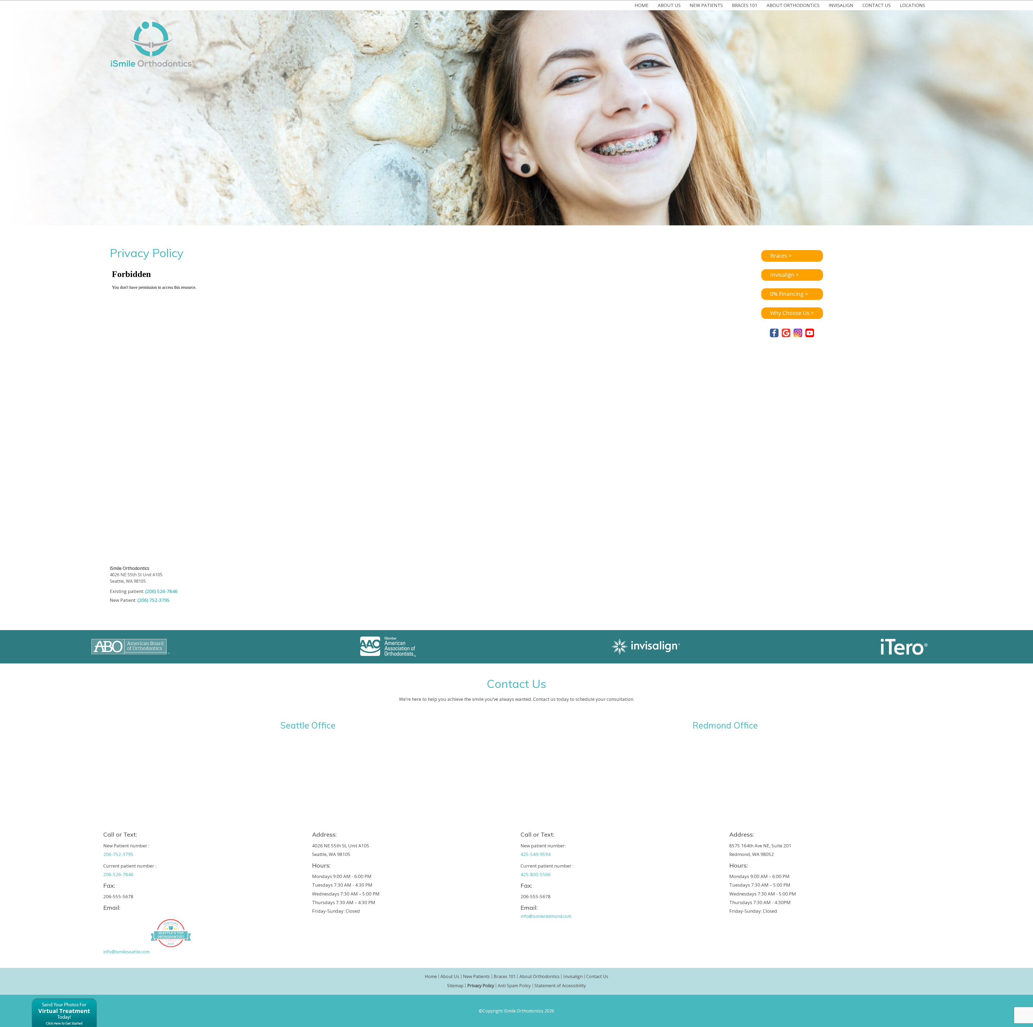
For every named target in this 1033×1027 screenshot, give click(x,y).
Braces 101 (505, 976)
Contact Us (597, 976)
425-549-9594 (536, 854)
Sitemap (455, 986)
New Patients (476, 976)
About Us (449, 976)
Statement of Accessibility (560, 986)
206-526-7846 (118, 874)
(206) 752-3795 (153, 600)
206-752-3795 (118, 854)
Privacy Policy (480, 986)
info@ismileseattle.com (126, 952)
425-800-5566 (536, 874)
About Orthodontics (539, 976)
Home (642, 5)
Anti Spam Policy (514, 986)
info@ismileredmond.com (546, 916)
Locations (912, 5)
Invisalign (573, 976)
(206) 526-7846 (161, 591)
